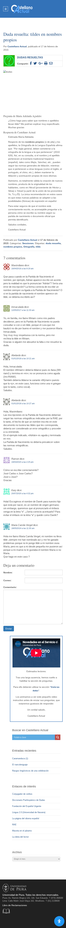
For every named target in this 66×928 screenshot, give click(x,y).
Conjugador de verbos (22, 794)
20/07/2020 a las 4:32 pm (22, 493)
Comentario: (10, 587)
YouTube (19, 920)
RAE (14, 824)
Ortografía (28, 246)
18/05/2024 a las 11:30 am (22, 528)
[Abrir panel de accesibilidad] (59, 921)
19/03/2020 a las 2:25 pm (22, 462)
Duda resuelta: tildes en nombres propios (32, 37)
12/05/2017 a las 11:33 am (22, 310)
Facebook (5, 920)
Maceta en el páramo (22, 830)
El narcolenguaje (20, 764)
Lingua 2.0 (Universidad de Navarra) (28, 812)
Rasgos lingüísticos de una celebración (30, 771)
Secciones (28, 243)
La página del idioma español (25, 818)
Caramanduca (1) (20, 758)
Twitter (12, 920)
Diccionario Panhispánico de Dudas (28, 800)
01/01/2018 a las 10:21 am (23, 358)
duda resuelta (53, 243)
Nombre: (8, 572)
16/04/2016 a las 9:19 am (22, 268)
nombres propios (12, 246)
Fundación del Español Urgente (26, 806)
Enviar (8, 628)
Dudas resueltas (30, 57)
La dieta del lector (20, 837)
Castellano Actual (17, 46)
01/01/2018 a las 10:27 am (23, 403)
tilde (38, 246)
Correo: (7, 580)
